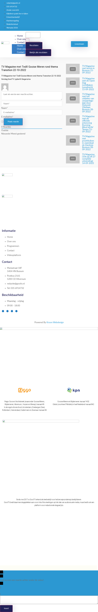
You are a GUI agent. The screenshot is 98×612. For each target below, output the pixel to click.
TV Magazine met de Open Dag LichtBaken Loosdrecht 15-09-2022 (88, 84)
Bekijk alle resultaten (38, 52)
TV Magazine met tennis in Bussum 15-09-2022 (88, 69)
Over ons (21, 39)
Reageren (5, 594)
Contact (20, 42)
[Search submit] (27, 40)
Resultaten (34, 45)
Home (20, 36)
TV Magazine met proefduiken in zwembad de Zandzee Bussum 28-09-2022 (88, 143)
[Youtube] (12, 311)
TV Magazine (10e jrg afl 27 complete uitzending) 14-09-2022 (88, 158)
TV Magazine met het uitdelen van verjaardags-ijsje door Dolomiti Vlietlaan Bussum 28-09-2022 (88, 103)
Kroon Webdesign (55, 322)
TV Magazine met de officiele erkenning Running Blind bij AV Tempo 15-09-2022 (88, 124)
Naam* (4, 108)
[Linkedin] (16, 311)
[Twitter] (7, 311)
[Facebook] (3, 311)
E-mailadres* (7, 117)
